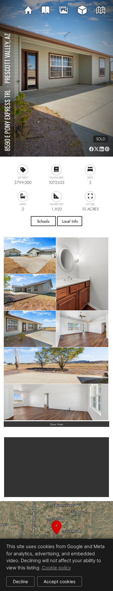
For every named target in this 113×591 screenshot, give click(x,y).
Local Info (70, 221)
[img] (28, 10)
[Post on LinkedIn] (102, 149)
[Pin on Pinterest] (107, 149)
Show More (56, 424)
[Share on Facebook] (91, 149)
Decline (20, 581)
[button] (56, 535)
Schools (43, 221)
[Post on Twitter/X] (96, 149)
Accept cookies (59, 581)
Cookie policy (56, 568)
